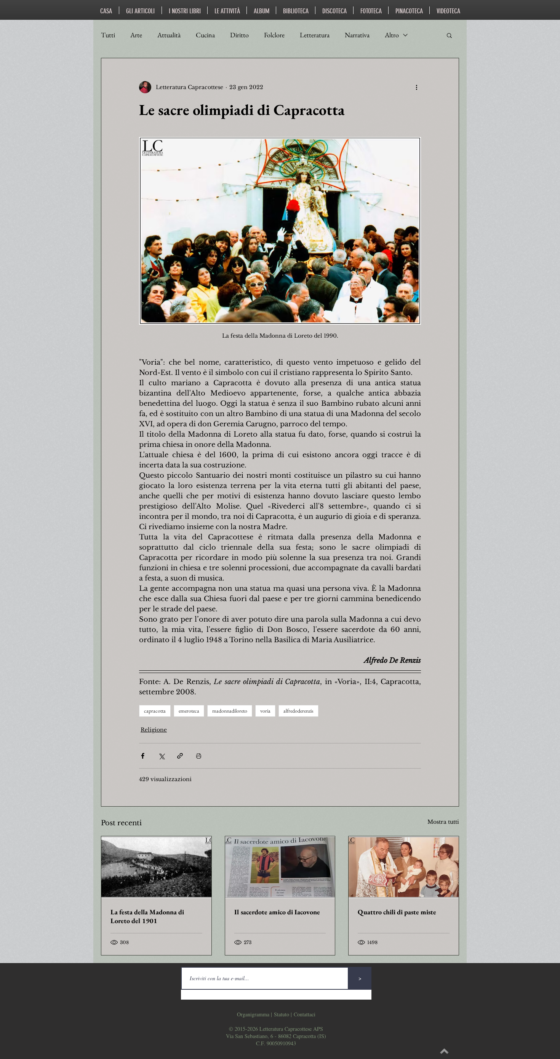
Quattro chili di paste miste (397, 911)
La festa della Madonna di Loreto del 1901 (147, 916)
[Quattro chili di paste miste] (404, 867)
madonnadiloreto (229, 710)
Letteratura (315, 35)
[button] (449, 35)
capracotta (155, 710)
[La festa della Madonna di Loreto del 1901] (156, 867)
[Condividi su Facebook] (142, 755)
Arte (136, 35)
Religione (154, 729)
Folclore (274, 35)
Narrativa (357, 35)
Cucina (205, 35)
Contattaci (304, 1014)
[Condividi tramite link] (180, 755)
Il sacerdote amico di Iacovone (277, 911)
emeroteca (189, 710)
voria (265, 710)
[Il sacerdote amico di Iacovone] (280, 867)
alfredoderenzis (298, 710)
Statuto (281, 1014)
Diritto (239, 35)
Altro (392, 35)
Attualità (169, 35)
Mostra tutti (443, 821)
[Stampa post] (198, 755)
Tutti (108, 35)
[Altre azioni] (416, 87)
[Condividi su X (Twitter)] (161, 755)
